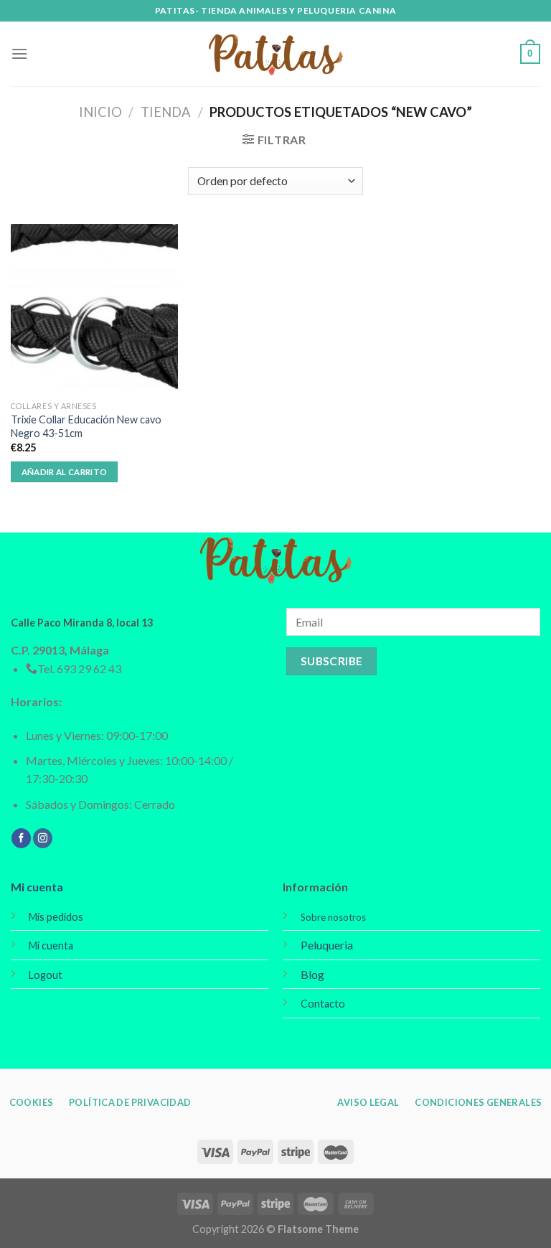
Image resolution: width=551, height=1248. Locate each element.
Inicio (100, 112)
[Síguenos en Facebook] (21, 838)
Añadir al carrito (65, 472)
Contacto (323, 1004)
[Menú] (19, 53)
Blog (312, 974)
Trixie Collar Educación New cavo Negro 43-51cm (86, 426)
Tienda (166, 112)
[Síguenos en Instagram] (42, 838)
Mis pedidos (56, 917)
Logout (45, 975)
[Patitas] (275, 54)
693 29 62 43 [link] (89, 668)
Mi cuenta (37, 886)
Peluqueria (327, 945)
